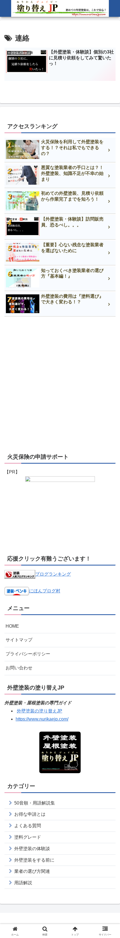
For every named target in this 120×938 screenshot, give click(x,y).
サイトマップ (19, 639)
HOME (12, 626)
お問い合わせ (19, 667)
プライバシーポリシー (28, 653)
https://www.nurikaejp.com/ (42, 719)
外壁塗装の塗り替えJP (39, 711)
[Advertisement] (60, 384)
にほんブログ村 (44, 590)
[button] (108, 763)
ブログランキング (53, 574)
